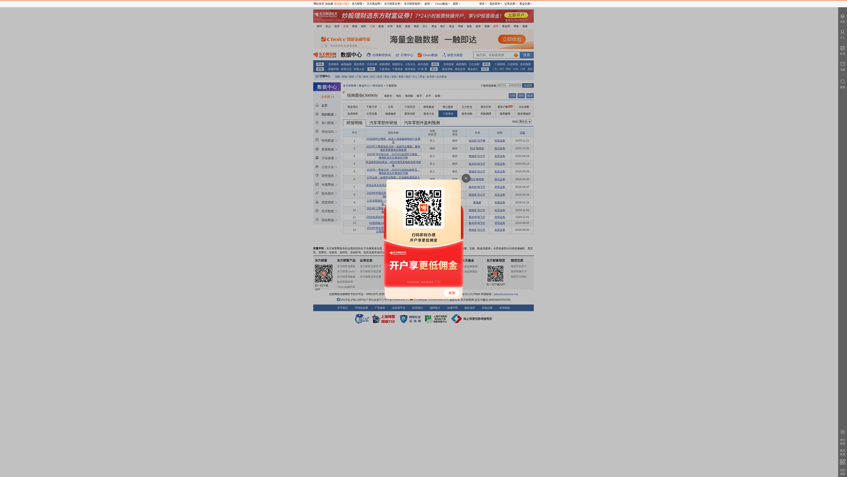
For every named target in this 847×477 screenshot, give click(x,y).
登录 (482, 3)
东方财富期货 (412, 3)
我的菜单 (494, 3)
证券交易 (509, 3)
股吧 (455, 3)
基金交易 (524, 3)
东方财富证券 (392, 3)
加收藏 (329, 3)
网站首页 (319, 3)
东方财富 (357, 3)
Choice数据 (441, 3)
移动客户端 (340, 3)
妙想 (427, 3)
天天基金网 (373, 3)
